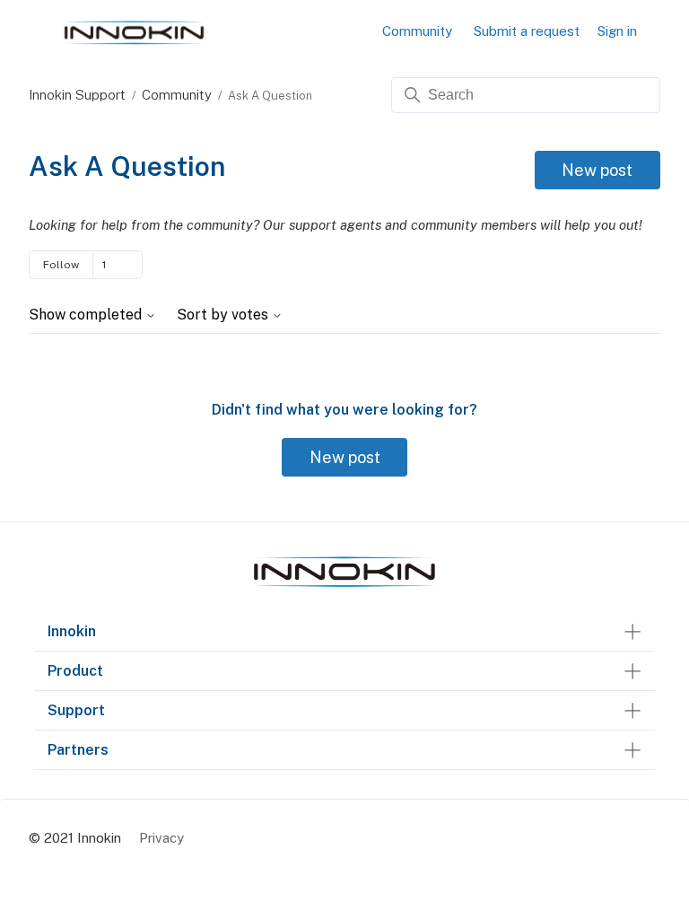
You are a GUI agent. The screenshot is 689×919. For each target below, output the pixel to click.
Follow (61, 264)
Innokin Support (77, 94)
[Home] (344, 587)
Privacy (161, 837)
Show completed (87, 315)
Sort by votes (224, 315)
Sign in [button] (617, 31)
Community (417, 31)
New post (597, 170)
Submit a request (527, 31)
